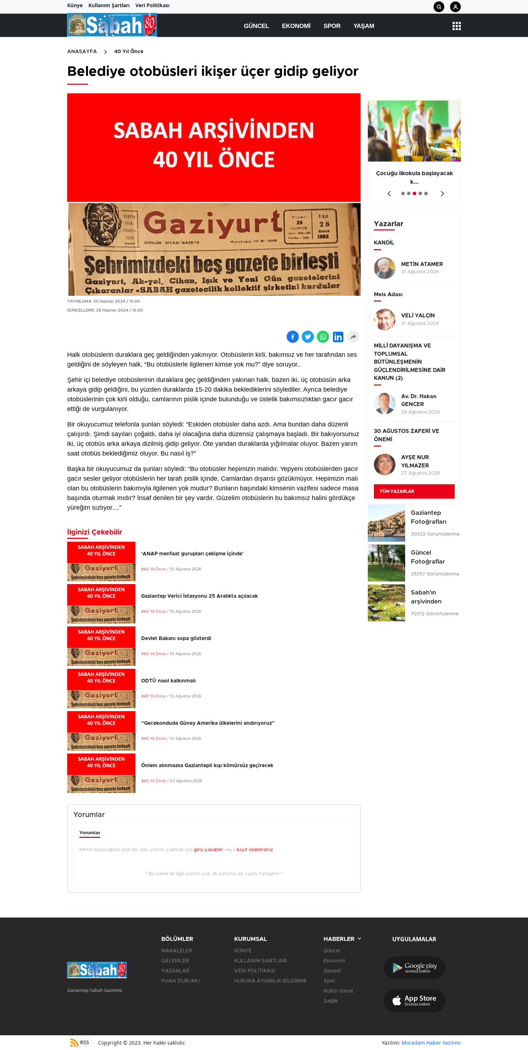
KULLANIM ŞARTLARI (260, 960)
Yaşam (363, 26)
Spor (332, 26)
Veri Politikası (152, 5)
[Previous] (387, 191)
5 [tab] (426, 193)
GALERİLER (175, 960)
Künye (75, 5)
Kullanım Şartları (109, 5)
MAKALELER (176, 950)
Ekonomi (296, 26)
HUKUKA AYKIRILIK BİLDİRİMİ (270, 981)
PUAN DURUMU (180, 981)
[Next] (441, 191)
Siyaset (332, 971)
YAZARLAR (175, 971)
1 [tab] (403, 193)
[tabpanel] (414, 152)
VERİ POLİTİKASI (254, 971)
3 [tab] (414, 193)
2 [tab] (409, 193)
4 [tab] (420, 193)
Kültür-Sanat (338, 991)
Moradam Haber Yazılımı (431, 1042)
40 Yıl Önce (128, 51)
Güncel (256, 26)
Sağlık (331, 1001)
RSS (84, 1042)
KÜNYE (243, 950)
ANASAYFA (82, 51)
